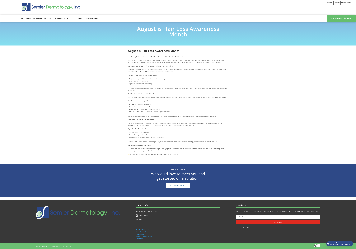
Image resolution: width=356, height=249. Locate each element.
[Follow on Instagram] (315, 245)
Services (47, 18)
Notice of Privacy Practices (144, 236)
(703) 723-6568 (143, 215)
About (69, 18)
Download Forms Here (142, 230)
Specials (79, 18)
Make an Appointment (178, 186)
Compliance (139, 238)
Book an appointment (341, 18)
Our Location (37, 18)
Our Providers (26, 18)
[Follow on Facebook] (318, 245)
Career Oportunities (141, 232)
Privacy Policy (140, 234)
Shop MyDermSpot (91, 18)
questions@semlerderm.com (148, 211)
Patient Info (59, 18)
